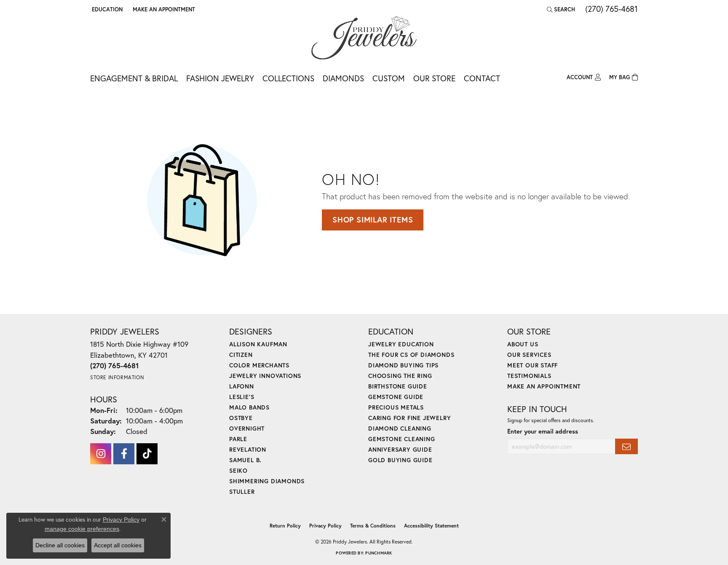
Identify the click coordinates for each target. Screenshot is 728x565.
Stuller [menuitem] (242, 491)
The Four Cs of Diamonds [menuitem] (411, 355)
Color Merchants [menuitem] (259, 365)
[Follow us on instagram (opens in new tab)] (100, 453)
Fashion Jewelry (220, 78)
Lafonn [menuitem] (241, 386)
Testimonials (529, 376)
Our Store (434, 78)
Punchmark (378, 553)
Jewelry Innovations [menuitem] (265, 376)
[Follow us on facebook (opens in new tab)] (123, 453)
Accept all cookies (118, 545)
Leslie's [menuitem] (241, 397)
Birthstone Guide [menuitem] (397, 386)
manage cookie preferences (82, 528)
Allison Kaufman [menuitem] (258, 344)
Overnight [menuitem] (247, 428)
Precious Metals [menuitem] (396, 407)
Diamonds (343, 78)
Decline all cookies (60, 545)
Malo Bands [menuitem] (249, 407)
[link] (163, 9)
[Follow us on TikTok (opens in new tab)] (147, 453)
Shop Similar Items (372, 219)
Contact (482, 78)
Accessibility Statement (431, 525)
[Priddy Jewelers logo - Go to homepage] (364, 37)
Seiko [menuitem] (238, 470)
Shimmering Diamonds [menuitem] (267, 481)
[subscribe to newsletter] (626, 446)
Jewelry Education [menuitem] (401, 344)
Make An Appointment (544, 386)
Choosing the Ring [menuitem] (400, 376)
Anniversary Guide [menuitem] (400, 449)
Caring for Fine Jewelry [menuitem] (409, 418)
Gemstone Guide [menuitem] (395, 397)
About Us (522, 344)
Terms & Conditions (373, 525)
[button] (106, 9)
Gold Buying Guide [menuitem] (400, 460)
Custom (388, 78)
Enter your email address (542, 431)
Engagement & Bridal (134, 78)
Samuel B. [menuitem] (245, 460)
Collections (288, 78)
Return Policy (285, 525)
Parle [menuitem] (238, 439)
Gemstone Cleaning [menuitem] (401, 439)
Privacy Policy (325, 525)
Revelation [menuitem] (247, 449)
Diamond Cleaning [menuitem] (399, 428)
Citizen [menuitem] (241, 355)
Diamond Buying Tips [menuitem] (403, 365)
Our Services (529, 355)
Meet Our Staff (532, 365)
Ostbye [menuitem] (241, 418)
